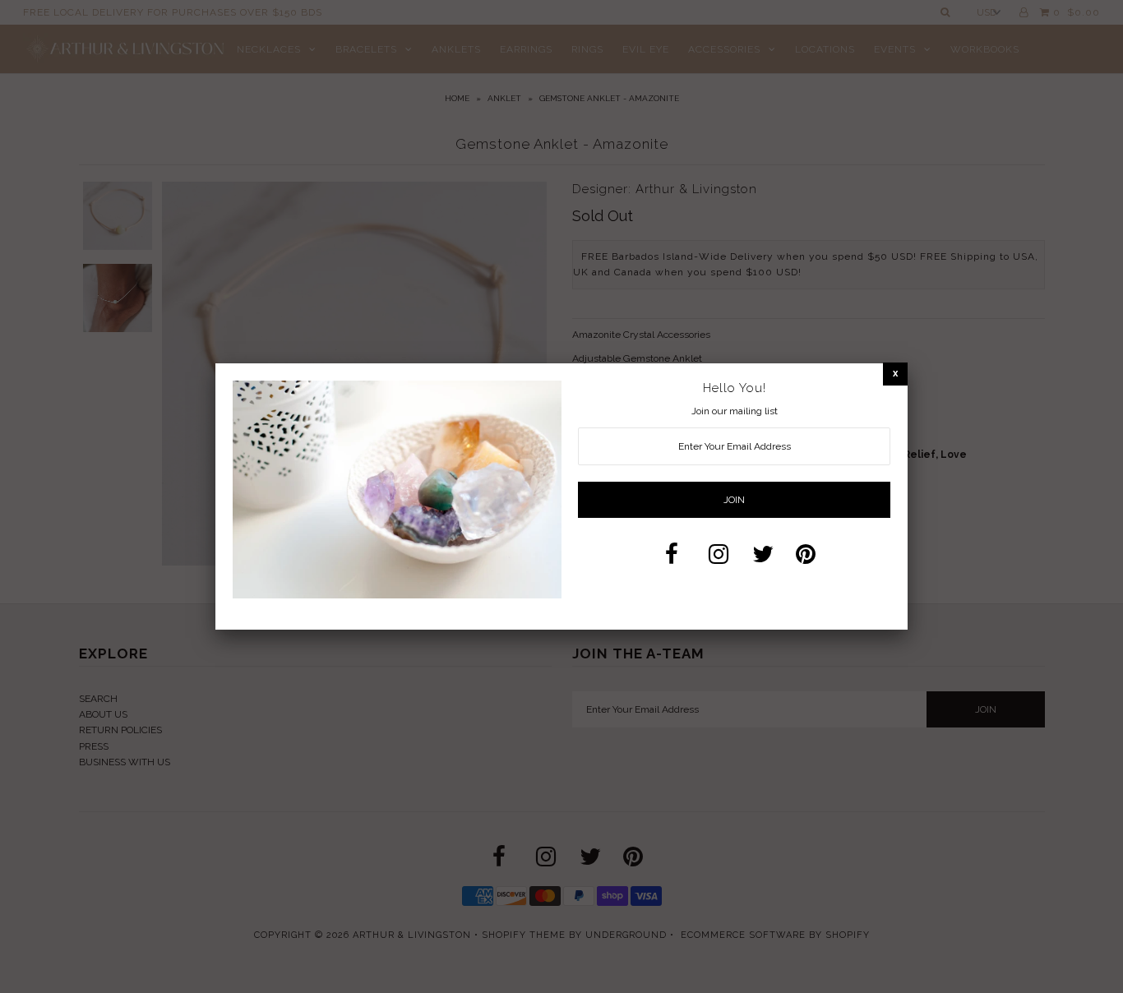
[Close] (895, 373)
